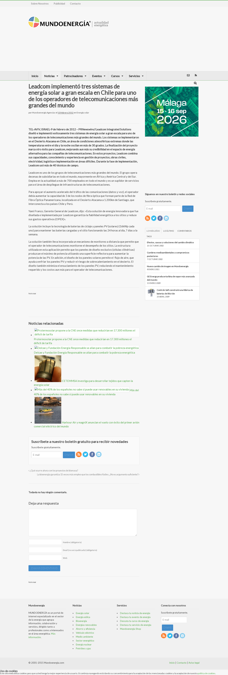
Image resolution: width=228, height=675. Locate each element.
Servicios (134, 76)
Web (65, 558)
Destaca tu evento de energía (135, 617)
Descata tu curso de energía (134, 621)
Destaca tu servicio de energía (135, 624)
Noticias (49, 76)
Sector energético (85, 640)
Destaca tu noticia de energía (135, 613)
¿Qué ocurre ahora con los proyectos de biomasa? (53, 470)
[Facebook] (92, 454)
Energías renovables (86, 624)
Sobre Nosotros (40, 3)
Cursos (115, 76)
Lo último (168, 231)
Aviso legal (194, 662)
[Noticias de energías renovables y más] (68, 25)
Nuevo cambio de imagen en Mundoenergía (167, 266)
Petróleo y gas (83, 648)
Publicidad (59, 3)
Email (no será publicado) (80, 550)
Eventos (97, 76)
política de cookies (206, 673)
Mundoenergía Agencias (43, 112)
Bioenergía (81, 621)
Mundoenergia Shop (130, 628)
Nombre (72, 542)
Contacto (75, 3)
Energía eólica (83, 617)
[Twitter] (86, 454)
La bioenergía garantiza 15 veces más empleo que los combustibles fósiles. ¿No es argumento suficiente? (88, 474)
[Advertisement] (172, 39)
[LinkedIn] (99, 454)
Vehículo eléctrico (85, 632)
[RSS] (79, 454)
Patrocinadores (73, 76)
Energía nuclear (84, 644)
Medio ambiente (84, 636)
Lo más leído (153, 231)
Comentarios (184, 231)
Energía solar (83, 112)
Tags (149, 236)
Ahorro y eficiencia (85, 628)
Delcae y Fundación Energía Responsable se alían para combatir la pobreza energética (84, 352)
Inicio (35, 76)
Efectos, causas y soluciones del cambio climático (170, 242)
